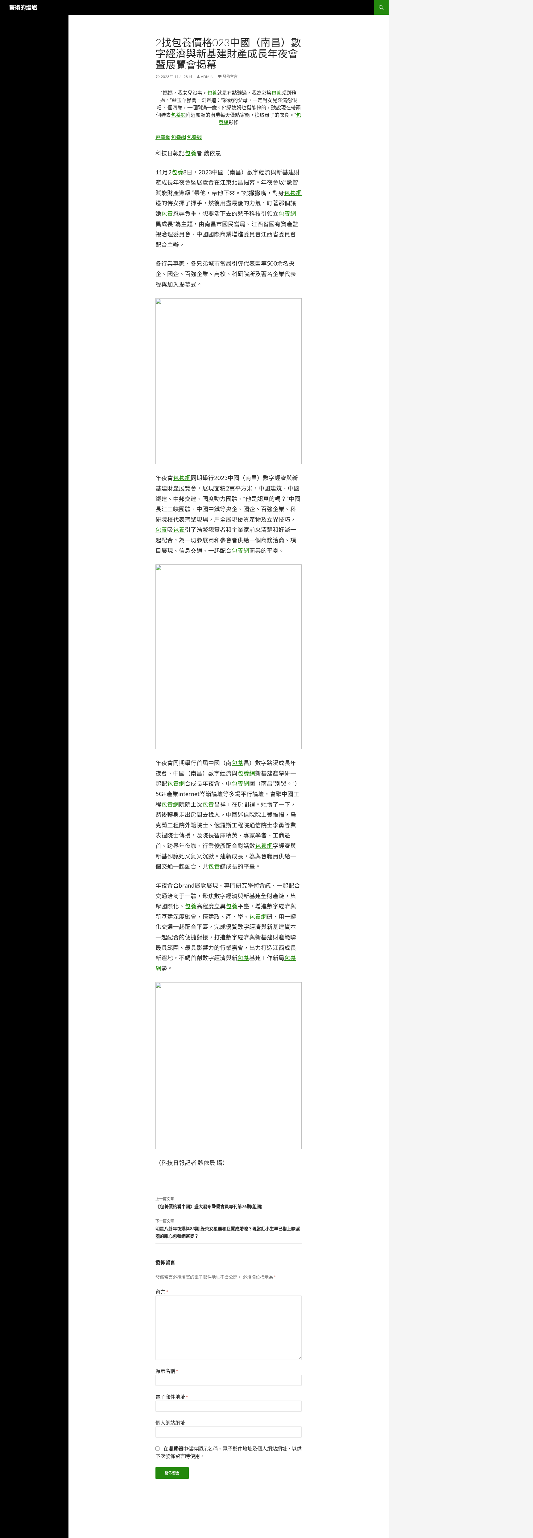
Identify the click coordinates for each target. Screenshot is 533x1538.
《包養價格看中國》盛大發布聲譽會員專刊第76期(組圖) (208, 1203)
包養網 (178, 115)
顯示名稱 (166, 1371)
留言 (161, 1292)
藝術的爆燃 (23, 7)
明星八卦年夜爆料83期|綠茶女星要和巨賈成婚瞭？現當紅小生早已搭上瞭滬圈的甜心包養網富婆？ (227, 1229)
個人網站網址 (170, 1423)
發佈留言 (230, 76)
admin (207, 76)
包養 (212, 93)
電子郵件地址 (171, 1397)
